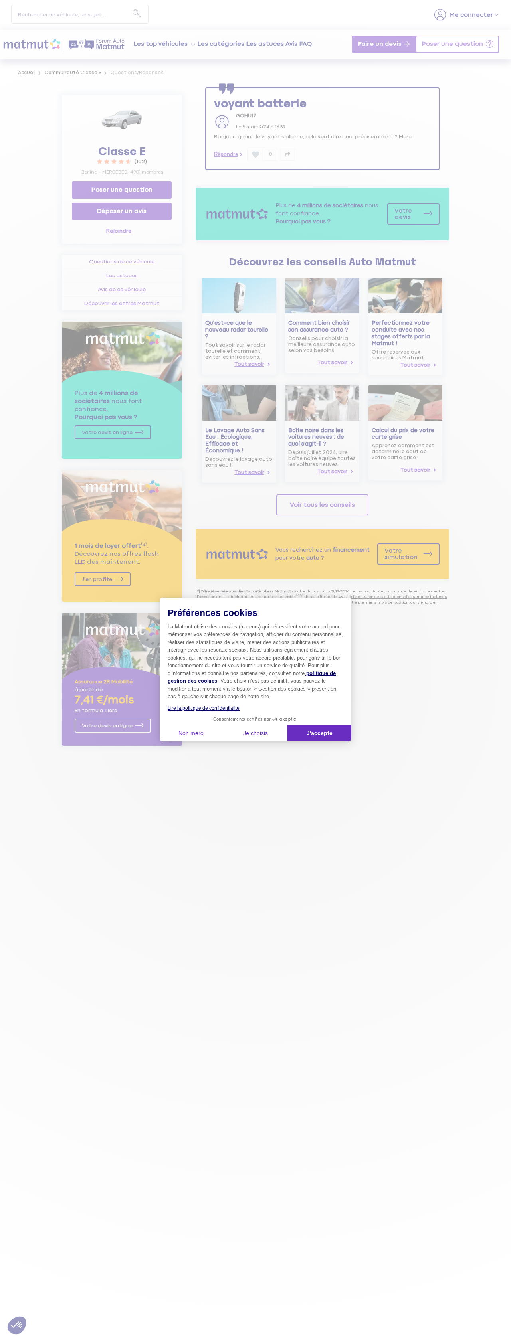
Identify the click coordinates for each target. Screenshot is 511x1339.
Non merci (191, 733)
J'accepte (320, 733)
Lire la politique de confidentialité (204, 708)
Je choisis (255, 733)
